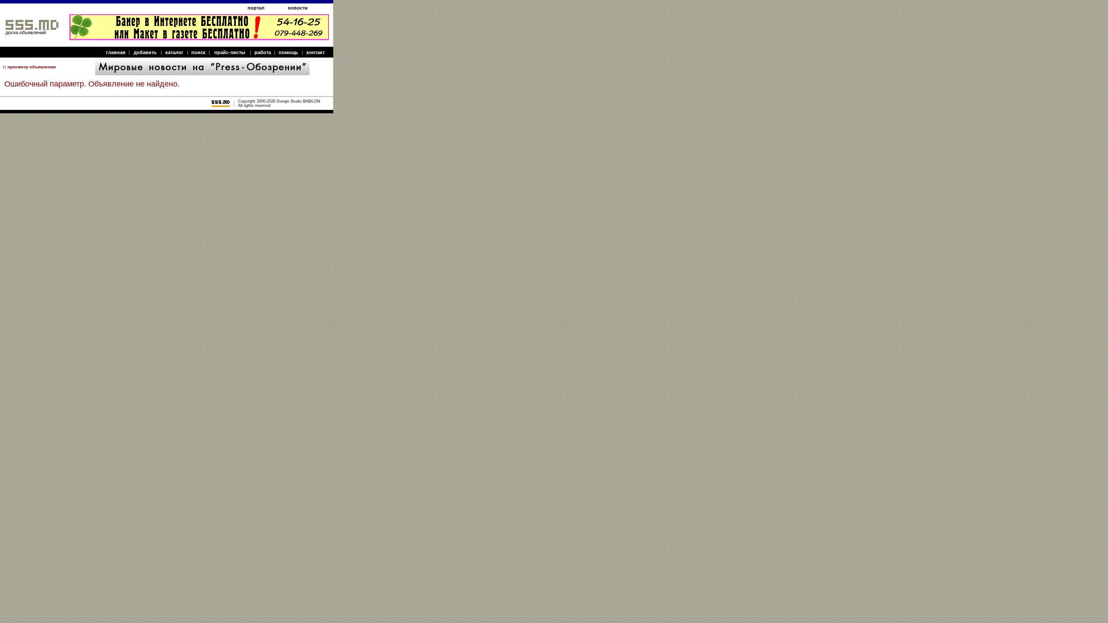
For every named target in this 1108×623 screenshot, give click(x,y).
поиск (198, 52)
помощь (288, 52)
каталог (174, 52)
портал (256, 7)
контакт (315, 52)
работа (262, 52)
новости (298, 7)
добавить (145, 52)
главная (115, 52)
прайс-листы (229, 52)
